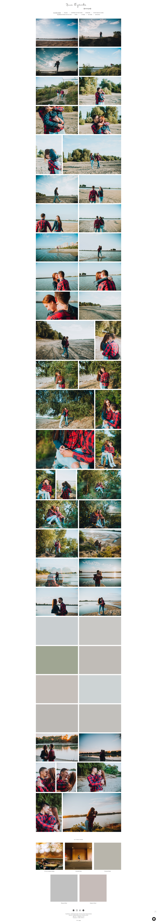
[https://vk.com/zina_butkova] (73, 910)
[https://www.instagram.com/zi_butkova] (77, 910)
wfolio (80, 920)
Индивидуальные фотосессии (64, 14)
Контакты (97, 14)
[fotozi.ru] (78, 6)
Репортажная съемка (98, 12)
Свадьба (66, 12)
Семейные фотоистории (76, 12)
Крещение (87, 12)
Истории (90, 14)
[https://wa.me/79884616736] (80, 910)
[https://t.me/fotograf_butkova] (83, 910)
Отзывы (83, 14)
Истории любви (57, 12)
